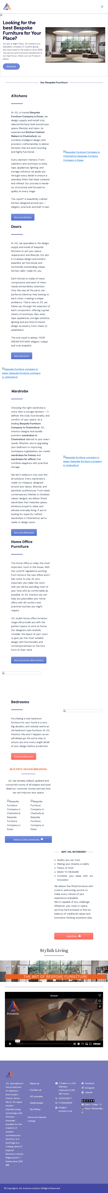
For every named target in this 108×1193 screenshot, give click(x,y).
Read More (72, 936)
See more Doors (21, 356)
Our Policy (35, 1109)
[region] (54, 44)
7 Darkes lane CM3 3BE (14, 1161)
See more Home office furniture (28, 660)
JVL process (36, 1096)
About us (34, 1083)
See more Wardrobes (24, 532)
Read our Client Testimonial (27, 839)
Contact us (35, 1089)
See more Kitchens (23, 217)
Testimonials (36, 1102)
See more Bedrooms (23, 756)
